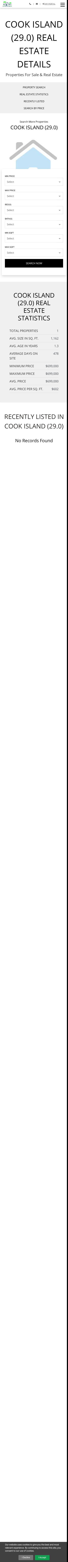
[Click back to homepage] (6, 3)
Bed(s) (8, 204)
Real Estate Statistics (34, 94)
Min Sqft (9, 232)
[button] (62, 4)
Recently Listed (34, 101)
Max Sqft (9, 247)
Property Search (34, 87)
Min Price (10, 176)
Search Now (34, 263)
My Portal (50, 4)
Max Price (10, 190)
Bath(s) (8, 218)
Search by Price (34, 108)
